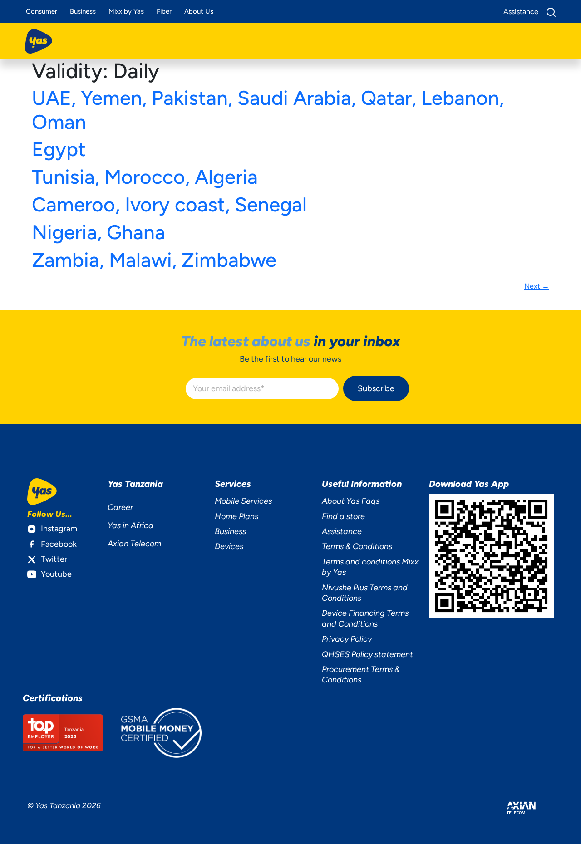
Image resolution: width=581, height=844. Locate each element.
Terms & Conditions (357, 546)
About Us (198, 11)
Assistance (342, 531)
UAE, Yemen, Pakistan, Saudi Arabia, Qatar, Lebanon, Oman (268, 110)
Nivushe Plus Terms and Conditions (365, 593)
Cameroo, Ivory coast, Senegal (169, 204)
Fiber (164, 11)
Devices (229, 546)
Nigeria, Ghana (98, 232)
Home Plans (236, 516)
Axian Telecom (134, 544)
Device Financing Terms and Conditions (365, 618)
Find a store (343, 516)
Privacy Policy (347, 639)
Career (120, 507)
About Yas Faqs (350, 501)
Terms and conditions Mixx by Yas (370, 567)
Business (83, 11)
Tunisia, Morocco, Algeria (145, 177)
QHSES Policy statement (367, 654)
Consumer (41, 11)
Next (536, 286)
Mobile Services (243, 501)
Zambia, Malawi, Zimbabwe (154, 260)
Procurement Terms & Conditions (361, 674)
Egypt (59, 149)
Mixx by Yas (126, 11)
